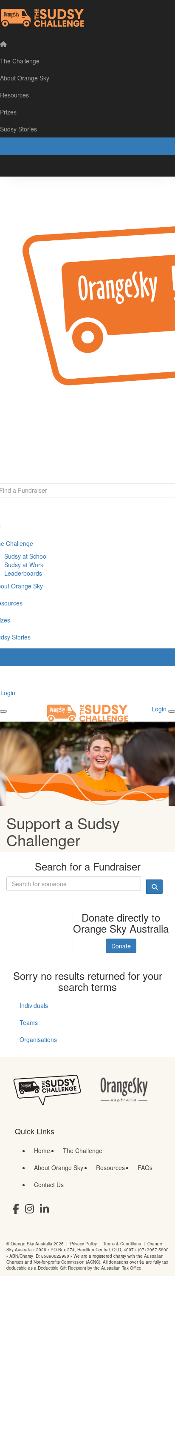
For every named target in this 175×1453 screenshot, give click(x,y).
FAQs (145, 1167)
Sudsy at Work (23, 564)
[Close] (171, 711)
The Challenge (82, 1150)
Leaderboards (23, 573)
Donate (121, 946)
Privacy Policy (83, 1244)
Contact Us (49, 1184)
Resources (110, 1167)
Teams (29, 1022)
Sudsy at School (26, 556)
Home (42, 1150)
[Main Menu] (3, 711)
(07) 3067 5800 (153, 1250)
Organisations (38, 1039)
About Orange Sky (58, 1167)
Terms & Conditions (122, 1244)
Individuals (34, 1005)
